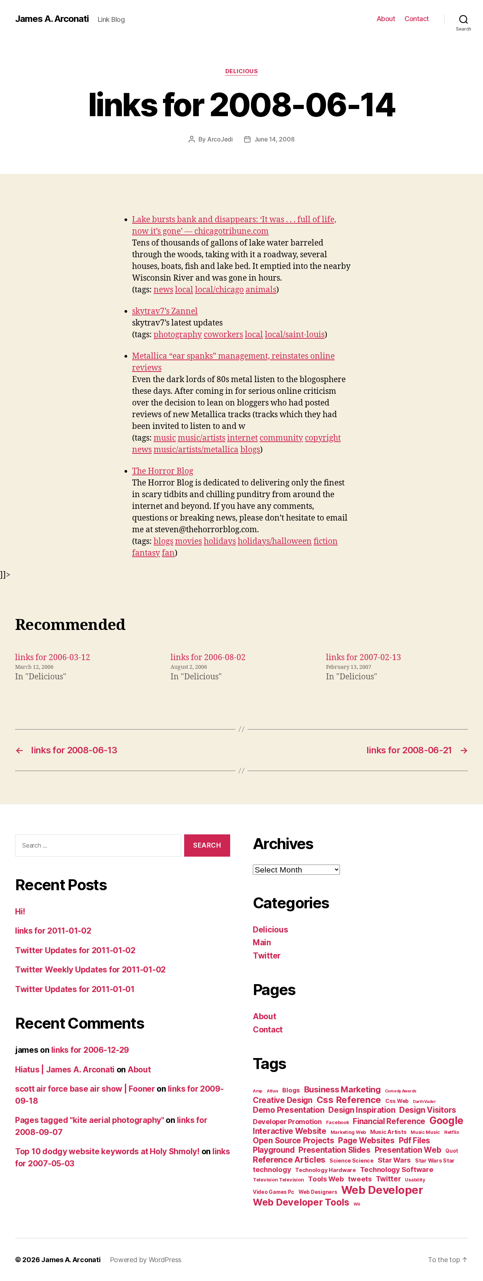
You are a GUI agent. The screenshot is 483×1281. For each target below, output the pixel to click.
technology (272, 1169)
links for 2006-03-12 (52, 658)
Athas (272, 1091)
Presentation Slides (334, 1150)
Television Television (278, 1180)
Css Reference (349, 1099)
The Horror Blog (162, 471)
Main (262, 942)
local (184, 290)
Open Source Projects (293, 1140)
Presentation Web (408, 1150)
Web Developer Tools (301, 1202)
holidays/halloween (275, 541)
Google (446, 1120)
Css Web (397, 1101)
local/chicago (219, 290)
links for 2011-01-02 (53, 930)
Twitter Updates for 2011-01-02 (75, 950)
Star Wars (394, 1160)
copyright (323, 438)
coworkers (223, 335)
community (281, 438)
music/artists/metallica (196, 450)
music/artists (201, 438)
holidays (220, 541)
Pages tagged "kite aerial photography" (89, 1120)
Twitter (267, 955)
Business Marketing (342, 1089)
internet (242, 438)
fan (168, 553)
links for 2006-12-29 (90, 1050)
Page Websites (366, 1140)
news (163, 290)
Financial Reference (389, 1121)
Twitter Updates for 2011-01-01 (75, 989)
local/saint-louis (295, 335)
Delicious (241, 71)
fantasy (146, 553)
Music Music (425, 1132)
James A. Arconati (52, 18)
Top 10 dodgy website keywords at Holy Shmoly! (107, 1151)
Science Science (351, 1160)
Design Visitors (427, 1110)
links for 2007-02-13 (363, 658)
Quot (451, 1151)
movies (188, 541)
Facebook (337, 1122)
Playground (273, 1150)
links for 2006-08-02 (208, 658)
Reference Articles (289, 1159)
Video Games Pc (273, 1192)
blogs (250, 450)
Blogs (291, 1090)
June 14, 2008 (274, 139)
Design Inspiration (361, 1110)
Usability (415, 1180)
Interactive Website (289, 1131)
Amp (258, 1091)
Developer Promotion (287, 1122)
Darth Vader (424, 1101)
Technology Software (397, 1169)
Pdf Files (415, 1140)
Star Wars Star (435, 1160)
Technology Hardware (325, 1170)
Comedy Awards (401, 1091)
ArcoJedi (220, 139)
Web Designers (317, 1192)
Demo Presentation (288, 1110)
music (165, 438)
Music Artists (388, 1132)
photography (178, 335)
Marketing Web (348, 1132)
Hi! (20, 911)
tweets (359, 1179)
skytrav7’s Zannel (165, 311)
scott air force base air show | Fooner (85, 1089)
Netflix (451, 1132)
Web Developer (382, 1190)
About (386, 19)
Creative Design (282, 1100)
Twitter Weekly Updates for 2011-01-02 (90, 969)
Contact (417, 19)
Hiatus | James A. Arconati (65, 1069)
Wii (357, 1204)
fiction (326, 541)
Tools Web (326, 1179)
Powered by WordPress (146, 1260)
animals (261, 290)
